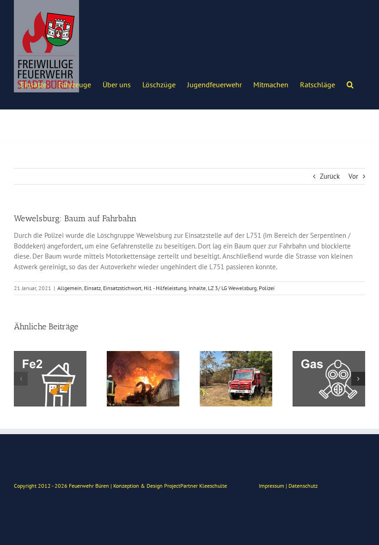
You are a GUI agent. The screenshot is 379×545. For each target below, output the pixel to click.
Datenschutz (303, 485)
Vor (353, 176)
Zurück (330, 176)
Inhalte (197, 288)
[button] (350, 83)
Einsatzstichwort (122, 288)
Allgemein (69, 288)
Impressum (271, 485)
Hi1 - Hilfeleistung (165, 288)
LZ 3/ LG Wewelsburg (232, 288)
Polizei (267, 288)
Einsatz (92, 288)
